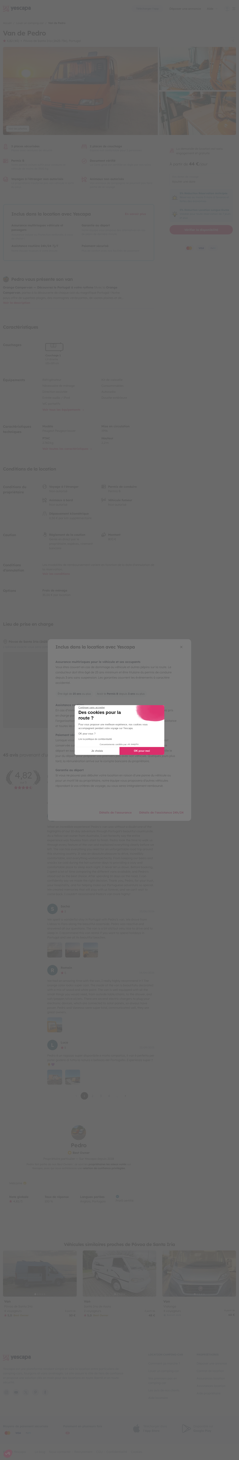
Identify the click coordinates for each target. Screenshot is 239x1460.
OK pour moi (142, 750)
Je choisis (97, 750)
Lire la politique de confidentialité (95, 739)
